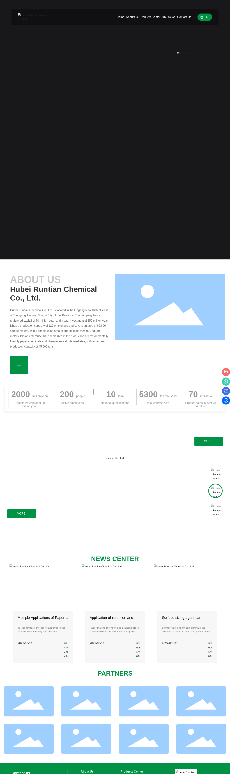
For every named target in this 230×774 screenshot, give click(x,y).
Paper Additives (24, 469)
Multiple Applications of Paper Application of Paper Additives (41, 620)
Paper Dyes (196, 470)
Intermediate (195, 506)
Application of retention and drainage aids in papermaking (113, 620)
